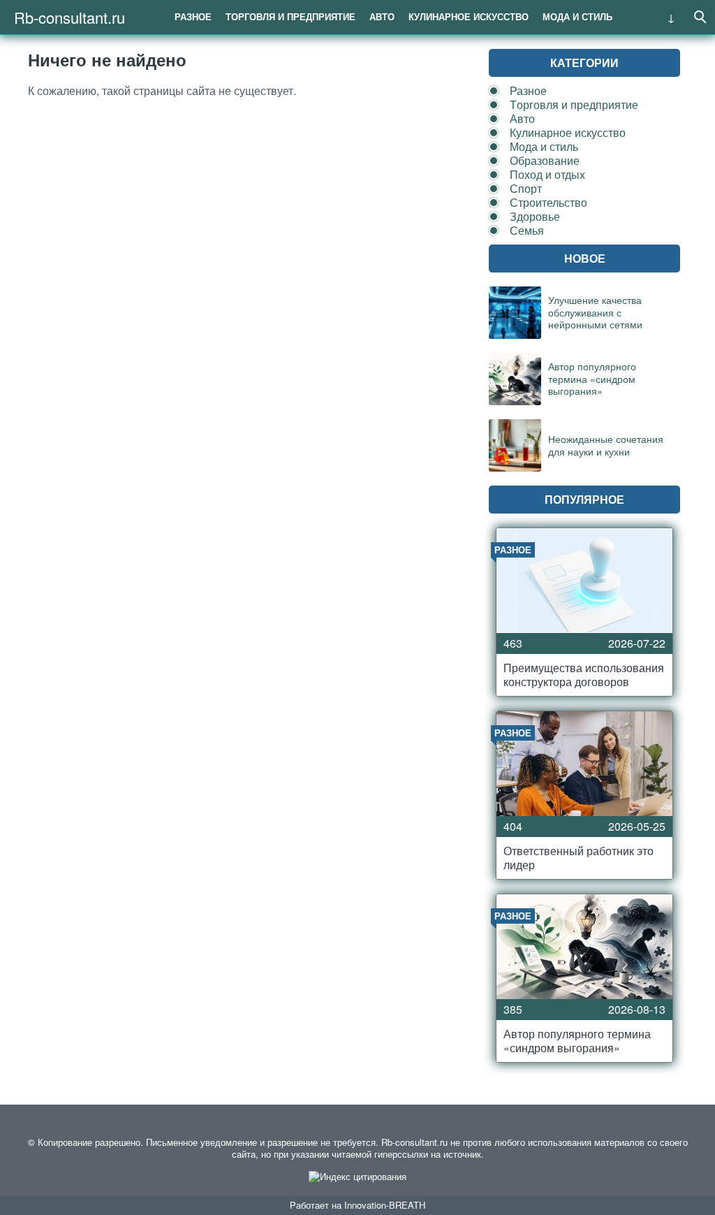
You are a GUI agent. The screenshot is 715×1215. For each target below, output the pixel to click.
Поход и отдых (547, 174)
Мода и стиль (577, 16)
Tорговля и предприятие (290, 16)
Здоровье (535, 216)
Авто (382, 16)
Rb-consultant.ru (69, 17)
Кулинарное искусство (468, 16)
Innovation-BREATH (384, 1205)
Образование (545, 160)
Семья (527, 230)
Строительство (548, 202)
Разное (193, 16)
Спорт (526, 188)
